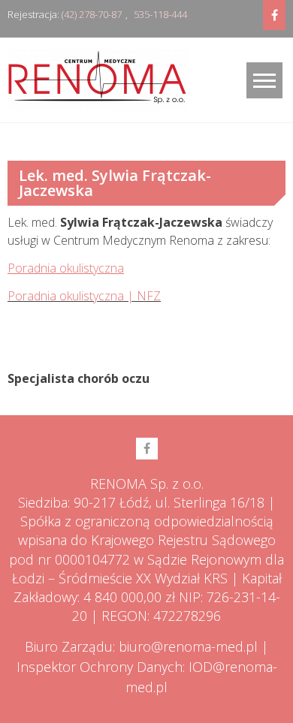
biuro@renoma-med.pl (188, 646)
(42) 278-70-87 (92, 14)
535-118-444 (160, 14)
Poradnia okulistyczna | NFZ (84, 296)
